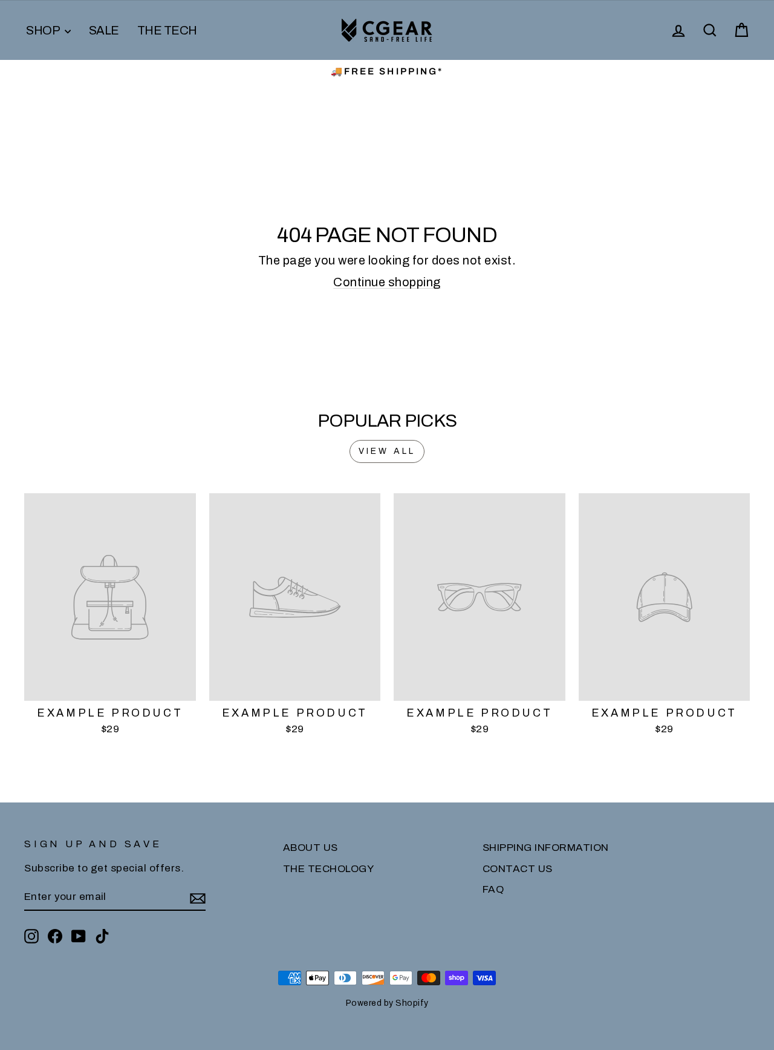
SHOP (44, 30)
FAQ (493, 889)
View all (387, 451)
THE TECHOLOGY (328, 868)
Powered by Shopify (387, 1003)
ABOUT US (310, 847)
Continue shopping (387, 282)
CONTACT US (518, 868)
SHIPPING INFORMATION (546, 847)
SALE (104, 30)
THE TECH (167, 30)
